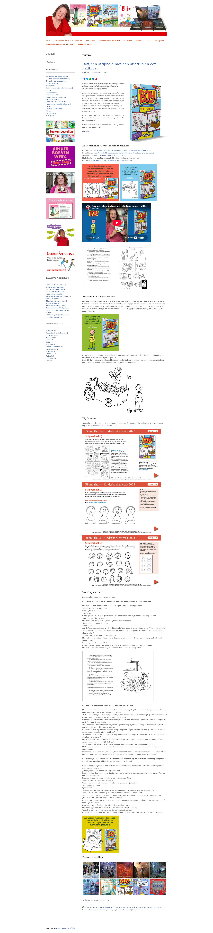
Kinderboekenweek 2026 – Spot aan (58, 296)
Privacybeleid (50, 115)
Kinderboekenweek (106, 907)
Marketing (49, 351)
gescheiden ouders (145, 907)
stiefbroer (102, 910)
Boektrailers (50, 86)
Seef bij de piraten (52, 299)
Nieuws (48, 111)
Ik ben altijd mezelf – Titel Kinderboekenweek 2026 (55, 293)
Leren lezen (90, 41)
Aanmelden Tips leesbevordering (57, 76)
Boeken (96, 907)
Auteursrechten (51, 335)
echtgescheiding (132, 907)
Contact (49, 90)
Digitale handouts (52, 95)
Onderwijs (49, 354)
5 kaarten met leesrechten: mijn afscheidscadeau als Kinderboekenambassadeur (57, 303)
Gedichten (128, 41)
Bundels (139, 41)
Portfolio (71, 928)
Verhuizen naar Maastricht (55, 287)
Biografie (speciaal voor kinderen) (58, 79)
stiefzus (109, 910)
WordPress (60, 928)
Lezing (48, 106)
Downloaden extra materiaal (56, 97)
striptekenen (117, 910)
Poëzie (48, 356)
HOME (48, 41)
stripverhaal (127, 910)
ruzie (97, 910)
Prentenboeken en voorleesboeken (68, 41)
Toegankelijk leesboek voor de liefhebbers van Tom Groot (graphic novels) (126, 153)
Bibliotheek (50, 337)
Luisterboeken (51, 349)
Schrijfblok (49, 358)
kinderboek (86, 910)
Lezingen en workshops (54, 109)
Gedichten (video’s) (52, 99)
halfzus (162, 907)
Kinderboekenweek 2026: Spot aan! (58, 104)
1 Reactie (135, 910)
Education (49, 344)
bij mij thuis (122, 907)
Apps (149, 41)
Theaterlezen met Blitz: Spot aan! (57, 308)
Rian (105, 72)
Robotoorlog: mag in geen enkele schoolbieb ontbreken (57, 316)
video (48, 361)
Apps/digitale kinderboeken (56, 333)
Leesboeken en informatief (109, 41)
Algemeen (49, 331)
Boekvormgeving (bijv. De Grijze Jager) (60, 44)
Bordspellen (159, 41)
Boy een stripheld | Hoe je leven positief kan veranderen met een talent (124, 150)
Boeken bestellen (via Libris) (56, 285)
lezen (93, 910)
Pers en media (51, 113)
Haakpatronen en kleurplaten (56, 102)
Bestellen (85, 131)
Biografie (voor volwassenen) (56, 81)
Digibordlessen (51, 92)
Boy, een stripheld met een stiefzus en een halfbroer (119, 66)
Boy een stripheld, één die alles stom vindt (109, 155)
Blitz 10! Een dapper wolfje (55, 289)
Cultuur (48, 342)
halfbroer (155, 907)
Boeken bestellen (84, 44)
